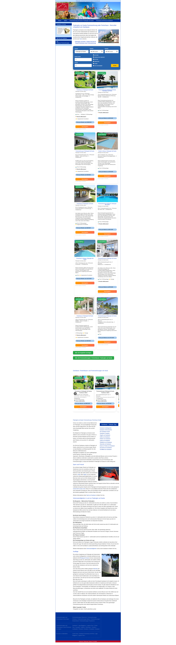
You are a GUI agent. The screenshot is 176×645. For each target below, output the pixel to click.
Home (59, 20)
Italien (65, 20)
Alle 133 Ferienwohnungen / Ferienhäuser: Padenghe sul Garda (93, 358)
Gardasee (74, 625)
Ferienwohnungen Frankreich (87, 620)
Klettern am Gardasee (105, 438)
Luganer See (90, 625)
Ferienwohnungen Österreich (79, 617)
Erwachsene (78, 56)
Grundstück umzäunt (99, 57)
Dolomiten (88, 627)
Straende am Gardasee (105, 444)
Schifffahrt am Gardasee (106, 449)
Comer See (75, 633)
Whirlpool (96, 61)
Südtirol (83, 627)
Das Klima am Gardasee (106, 447)
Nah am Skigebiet (98, 65)
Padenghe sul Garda (61, 24)
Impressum (81, 641)
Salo (81, 38)
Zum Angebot (85, 126)
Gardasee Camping (104, 433)
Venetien (86, 629)
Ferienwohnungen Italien (84, 619)
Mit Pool (96, 59)
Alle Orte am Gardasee (62, 38)
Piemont (81, 629)
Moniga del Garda (84, 558)
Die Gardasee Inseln (105, 431)
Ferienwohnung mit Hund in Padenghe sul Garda (82, 20)
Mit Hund (96, 55)
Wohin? (76, 48)
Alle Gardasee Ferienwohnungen (63, 42)
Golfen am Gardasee (105, 437)
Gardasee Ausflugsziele (105, 428)
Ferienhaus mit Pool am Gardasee (104, 20)
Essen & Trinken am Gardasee (107, 445)
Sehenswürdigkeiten (91, 548)
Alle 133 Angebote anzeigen (83, 352)
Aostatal (97, 629)
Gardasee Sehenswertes (106, 429)
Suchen (114, 65)
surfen (79, 474)
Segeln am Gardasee (105, 435)
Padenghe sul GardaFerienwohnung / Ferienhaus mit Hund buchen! (62, 31)
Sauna (95, 63)
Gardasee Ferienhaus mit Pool (86, 633)
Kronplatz (91, 629)
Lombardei (75, 629)
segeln (85, 474)
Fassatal (77, 627)
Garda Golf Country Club (79, 488)
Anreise (91, 48)
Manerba (95, 568)
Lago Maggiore (82, 625)
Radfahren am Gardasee (106, 442)
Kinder (76, 62)
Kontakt (90, 641)
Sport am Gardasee (91, 495)
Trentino (94, 627)
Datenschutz (86, 641)
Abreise (106, 48)
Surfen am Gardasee (105, 440)
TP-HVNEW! (95, 641)
